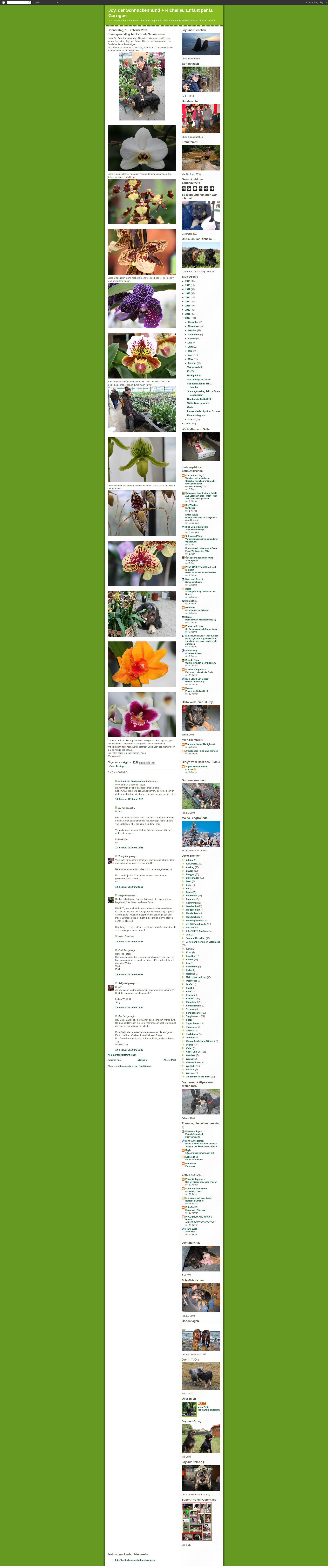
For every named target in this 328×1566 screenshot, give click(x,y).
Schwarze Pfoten (194, 536)
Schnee (190, 1009)
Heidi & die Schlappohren (132, 781)
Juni (190, 347)
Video (189, 1048)
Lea (188, 963)
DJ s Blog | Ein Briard (196, 679)
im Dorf (190, 927)
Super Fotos (192, 1023)
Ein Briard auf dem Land (198, 1198)
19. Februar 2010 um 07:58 (129, 974)
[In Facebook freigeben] (150, 762)
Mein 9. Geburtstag (194, 682)
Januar (192, 419)
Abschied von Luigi (194, 529)
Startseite (142, 1060)
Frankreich (191, 895)
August (192, 338)
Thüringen (191, 1027)
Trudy (121, 856)
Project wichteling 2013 (196, 691)
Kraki (189, 952)
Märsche (190, 974)
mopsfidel (190, 1163)
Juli (190, 342)
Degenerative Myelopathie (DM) (200, 620)
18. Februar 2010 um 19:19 (129, 799)
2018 (188, 285)
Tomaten (190, 1037)
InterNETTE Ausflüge (197, 931)
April (191, 355)
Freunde (190, 899)
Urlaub (189, 1044)
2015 (188, 297)
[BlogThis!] (143, 762)
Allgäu (189, 860)
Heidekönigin (193, 910)
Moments (190, 607)
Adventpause (191, 560)
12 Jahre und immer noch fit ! (199, 1153)
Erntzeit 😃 (190, 769)
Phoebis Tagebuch (195, 1179)
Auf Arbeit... (192, 863)
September (194, 334)
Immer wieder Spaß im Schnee (203, 411)
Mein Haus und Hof (196, 977)
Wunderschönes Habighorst (200, 744)
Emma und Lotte (194, 626)
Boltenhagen (192, 878)
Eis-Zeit (191, 371)
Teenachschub (194, 367)
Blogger (190, 874)
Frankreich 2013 (193, 1191)
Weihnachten (193, 1062)
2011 (188, 314)
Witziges (190, 1073)
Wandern (190, 1055)
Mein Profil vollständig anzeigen (209, 1408)
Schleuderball (193, 1005)
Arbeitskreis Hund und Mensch (201, 751)
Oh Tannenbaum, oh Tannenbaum (201, 629)
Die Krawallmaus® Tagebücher (201, 635)
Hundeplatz (192, 913)
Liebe (189, 970)
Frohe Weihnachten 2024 (197, 551)
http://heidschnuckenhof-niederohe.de (135, 1560)
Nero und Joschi (194, 579)
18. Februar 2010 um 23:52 (129, 941)
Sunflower (190, 508)
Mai (190, 351)
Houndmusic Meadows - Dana (201, 548)
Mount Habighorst (196, 415)
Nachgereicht (194, 375)
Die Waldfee (191, 505)
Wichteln (190, 1066)
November (194, 326)
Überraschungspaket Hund (199, 557)
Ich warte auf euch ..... (195, 1160)
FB (187, 888)
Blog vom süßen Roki (196, 527)
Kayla (188, 1150)
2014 (188, 301)
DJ (119, 808)
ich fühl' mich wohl (196, 924)
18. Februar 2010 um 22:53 (129, 887)
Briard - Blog (192, 660)
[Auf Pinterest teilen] (153, 762)
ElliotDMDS (191, 1207)
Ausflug (119, 766)
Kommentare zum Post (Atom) (135, 1066)
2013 (188, 305)
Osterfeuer (191, 980)
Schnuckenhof (193, 1013)
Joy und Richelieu (195, 938)
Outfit (189, 984)
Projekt (190, 995)
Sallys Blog (191, 650)
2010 (188, 318)
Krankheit (191, 956)
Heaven (189, 688)
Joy (120, 1016)
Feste (189, 892)
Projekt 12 (191, 998)
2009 (188, 423)
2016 (188, 293)
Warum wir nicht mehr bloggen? (200, 663)
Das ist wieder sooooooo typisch (201, 1182)
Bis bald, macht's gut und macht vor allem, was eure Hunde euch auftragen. (200, 641)
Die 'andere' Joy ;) (194, 475)
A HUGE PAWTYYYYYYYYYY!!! (200, 1222)
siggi (121, 895)
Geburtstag (192, 903)
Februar (192, 363)
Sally (121, 983)
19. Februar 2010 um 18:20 (129, 1050)
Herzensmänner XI (194, 1201)
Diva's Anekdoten (194, 1141)
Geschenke (192, 906)
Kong (189, 949)
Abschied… (191, 1232)
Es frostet (190, 1166)
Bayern (189, 871)
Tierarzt (190, 1030)
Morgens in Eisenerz (195, 1210)
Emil (120, 950)
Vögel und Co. (193, 1051)
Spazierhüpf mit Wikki (199, 379)
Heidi (188, 589)
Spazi (189, 1020)
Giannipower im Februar (197, 610)
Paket (189, 988)
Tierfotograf (192, 1034)
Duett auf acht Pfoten (196, 1188)
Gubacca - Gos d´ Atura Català (201, 493)
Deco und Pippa (193, 1131)
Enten (189, 885)
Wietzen (190, 1069)
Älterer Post (169, 1060)
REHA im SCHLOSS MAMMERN (200, 572)
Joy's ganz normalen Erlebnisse (203, 942)
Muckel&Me (191, 601)
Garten (190, 407)
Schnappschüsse (193, 582)
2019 (188, 281)
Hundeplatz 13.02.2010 (199, 399)
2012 (188, 310)
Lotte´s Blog (191, 1157)
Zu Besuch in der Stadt (198, 1076)
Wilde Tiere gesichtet (198, 403)
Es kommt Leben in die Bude (199, 672)
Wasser (190, 1059)
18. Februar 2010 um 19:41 (129, 847)
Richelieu (191, 1002)
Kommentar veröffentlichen (122, 1055)
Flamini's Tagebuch (195, 669)
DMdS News (191, 514)
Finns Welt (191, 1229)
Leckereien (191, 966)
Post (188, 991)
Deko (188, 881)
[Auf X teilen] (147, 762)
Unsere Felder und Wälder (200, 1041)
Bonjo (188, 617)
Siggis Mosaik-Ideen (196, 766)
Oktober (192, 330)
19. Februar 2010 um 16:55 (129, 1007)
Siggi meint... (193, 1016)
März (191, 359)
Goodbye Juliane (193, 653)
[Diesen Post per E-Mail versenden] (140, 762)
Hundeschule (193, 917)
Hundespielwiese (195, 920)
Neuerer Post (114, 1060)
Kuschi (189, 959)
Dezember (193, 322)
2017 (188, 289)
